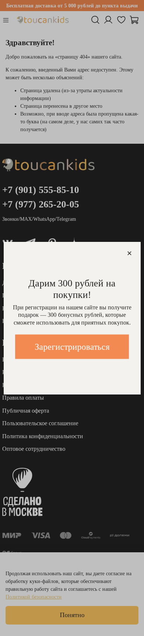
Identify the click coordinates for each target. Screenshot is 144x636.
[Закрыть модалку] (129, 253)
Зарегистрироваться (72, 347)
